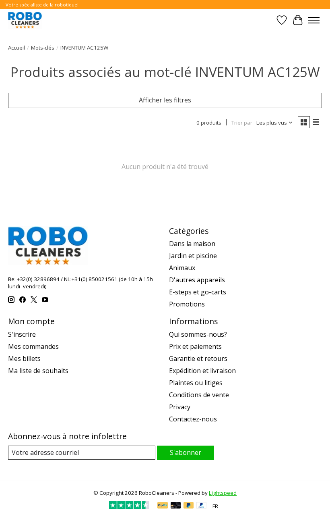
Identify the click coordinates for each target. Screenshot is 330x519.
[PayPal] (162, 506)
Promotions (187, 304)
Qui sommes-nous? (198, 334)
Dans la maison (192, 243)
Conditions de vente (199, 394)
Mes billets (24, 358)
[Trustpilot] (129, 506)
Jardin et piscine (193, 255)
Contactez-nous (193, 419)
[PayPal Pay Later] (189, 506)
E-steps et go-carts (197, 292)
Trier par (241, 122)
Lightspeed (223, 492)
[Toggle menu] (314, 20)
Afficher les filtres (165, 100)
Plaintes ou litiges (196, 382)
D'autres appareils (197, 279)
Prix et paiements (195, 346)
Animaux (182, 267)
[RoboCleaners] (25, 20)
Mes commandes (33, 346)
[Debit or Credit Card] (176, 506)
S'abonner (185, 452)
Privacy (179, 406)
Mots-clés (42, 47)
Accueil (16, 47)
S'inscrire (22, 334)
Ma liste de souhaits (38, 370)
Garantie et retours (198, 358)
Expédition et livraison (202, 370)
